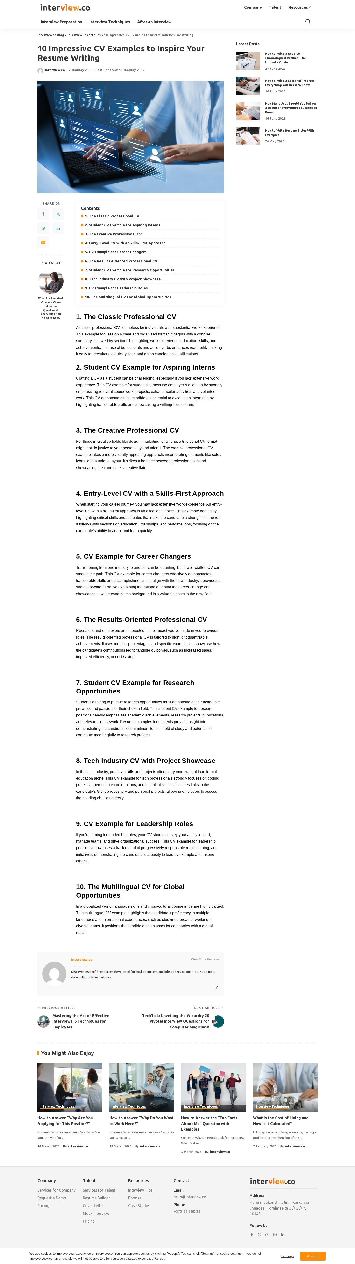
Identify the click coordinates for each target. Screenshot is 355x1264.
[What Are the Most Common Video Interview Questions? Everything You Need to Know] (51, 281)
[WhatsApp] (43, 228)
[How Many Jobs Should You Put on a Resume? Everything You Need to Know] (248, 111)
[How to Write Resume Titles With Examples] (248, 136)
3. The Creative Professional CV (113, 234)
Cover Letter (93, 1205)
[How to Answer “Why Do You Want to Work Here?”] (141, 1087)
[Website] (216, 988)
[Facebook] (43, 214)
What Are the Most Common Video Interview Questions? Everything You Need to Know (50, 308)
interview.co (55, 70)
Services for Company (56, 1190)
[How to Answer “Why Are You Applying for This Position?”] (69, 1087)
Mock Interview (96, 1213)
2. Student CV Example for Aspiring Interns (122, 225)
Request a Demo (51, 1198)
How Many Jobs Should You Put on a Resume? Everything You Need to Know (291, 108)
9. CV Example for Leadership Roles (116, 288)
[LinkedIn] (58, 228)
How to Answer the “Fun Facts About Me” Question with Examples (209, 1123)
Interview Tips (140, 1190)
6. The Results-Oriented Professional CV (121, 261)
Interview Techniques (57, 1106)
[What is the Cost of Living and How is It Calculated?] (285, 1087)
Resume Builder (96, 1198)
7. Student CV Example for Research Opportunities (130, 270)
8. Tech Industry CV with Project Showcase (123, 279)
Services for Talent (99, 1190)
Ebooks (134, 1198)
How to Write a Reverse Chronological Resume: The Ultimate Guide (285, 58)
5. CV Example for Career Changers (116, 252)
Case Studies (139, 1205)
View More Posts (203, 959)
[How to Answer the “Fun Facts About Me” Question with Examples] (213, 1087)
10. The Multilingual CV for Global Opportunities (128, 297)
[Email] (43, 242)
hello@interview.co (190, 1197)
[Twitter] (58, 214)
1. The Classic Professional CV (112, 216)
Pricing (43, 1205)
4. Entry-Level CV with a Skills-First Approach (125, 243)
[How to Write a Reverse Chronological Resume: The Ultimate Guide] (248, 61)
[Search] (308, 22)
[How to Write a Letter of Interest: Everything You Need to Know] (248, 86)
